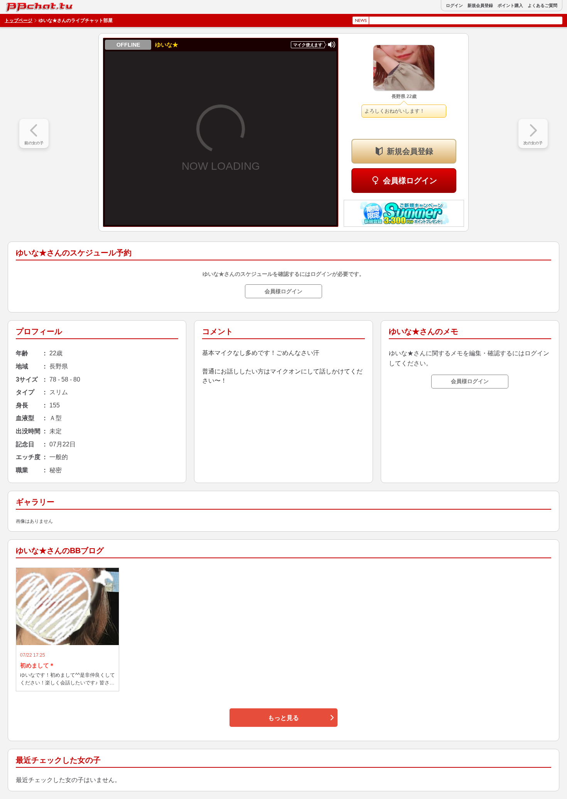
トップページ (18, 20)
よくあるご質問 (542, 5)
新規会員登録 (480, 5)
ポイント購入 (510, 5)
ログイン (454, 5)
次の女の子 (533, 143)
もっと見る (283, 718)
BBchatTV (23, 5)
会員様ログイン (410, 180)
